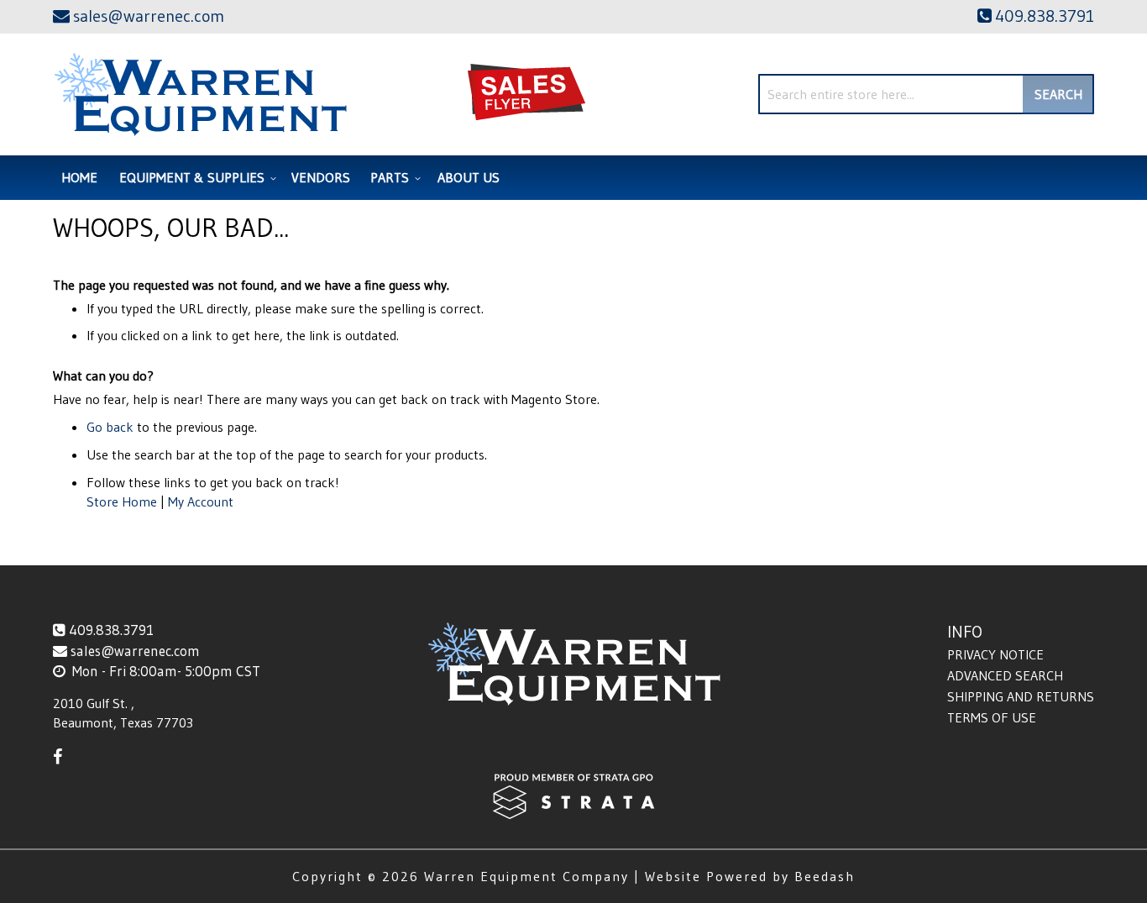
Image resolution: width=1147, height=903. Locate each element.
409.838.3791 (111, 629)
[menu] (573, 177)
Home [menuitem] (79, 177)
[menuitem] (195, 177)
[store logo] (200, 94)
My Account (200, 501)
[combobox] (926, 94)
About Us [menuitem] (468, 177)
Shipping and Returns (1020, 696)
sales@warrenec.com (135, 650)
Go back (110, 426)
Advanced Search (1005, 675)
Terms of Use (991, 717)
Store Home (121, 501)
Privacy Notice (995, 654)
